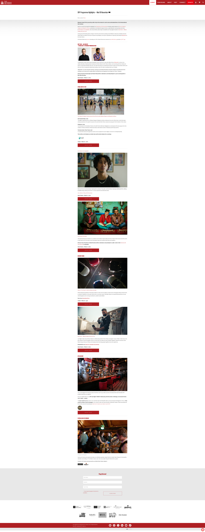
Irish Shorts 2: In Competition (84, 29)
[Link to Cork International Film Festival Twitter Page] (118, 525)
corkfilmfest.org (114, 39)
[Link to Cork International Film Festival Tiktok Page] (130, 525)
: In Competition (86, 151)
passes (88, 39)
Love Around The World (82, 236)
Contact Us (84, 526)
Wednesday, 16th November (101, 26)
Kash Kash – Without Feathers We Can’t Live (86, 336)
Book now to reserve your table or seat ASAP (101, 403)
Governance (78, 526)
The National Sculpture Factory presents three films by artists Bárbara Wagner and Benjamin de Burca (97, 116)
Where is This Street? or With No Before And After (87, 290)
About (74, 526)
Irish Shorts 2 (80, 151)
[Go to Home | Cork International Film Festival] (6, 2)
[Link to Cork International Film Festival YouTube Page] (126, 525)
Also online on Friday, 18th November (85, 193)
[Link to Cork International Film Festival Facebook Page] (110, 525)
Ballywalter (124, 35)
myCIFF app (122, 39)
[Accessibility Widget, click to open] (202, 529)
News (84, 17)
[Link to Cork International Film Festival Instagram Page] (114, 525)
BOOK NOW (88, 81)
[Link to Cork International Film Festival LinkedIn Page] (122, 525)
